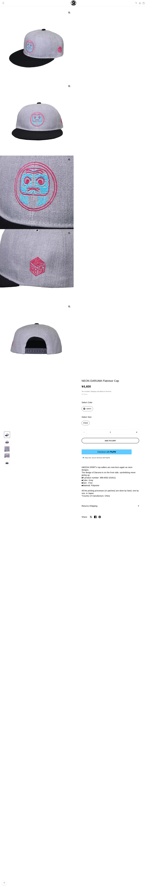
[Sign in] (140, 3)
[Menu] (3, 3)
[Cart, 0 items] (143, 3)
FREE (85, 423)
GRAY (88, 409)
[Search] (136, 3)
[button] (136, 432)
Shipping (93, 391)
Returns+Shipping (89, 506)
